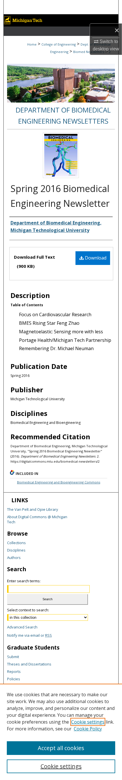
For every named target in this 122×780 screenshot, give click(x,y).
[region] (61, 732)
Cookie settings (87, 722)
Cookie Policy (88, 729)
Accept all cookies (61, 748)
